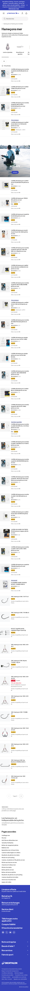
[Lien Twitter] (6, 932)
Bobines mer (5, 847)
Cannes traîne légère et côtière (11, 852)
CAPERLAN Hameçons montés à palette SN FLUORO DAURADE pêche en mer (20, 104)
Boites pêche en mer (8, 870)
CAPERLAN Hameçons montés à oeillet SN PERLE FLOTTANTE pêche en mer (20, 443)
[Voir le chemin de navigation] (2, 23)
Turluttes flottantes (7, 842)
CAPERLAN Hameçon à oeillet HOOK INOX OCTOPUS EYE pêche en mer (20, 124)
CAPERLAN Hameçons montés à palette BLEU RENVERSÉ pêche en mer (20, 372)
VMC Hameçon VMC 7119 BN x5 (20, 612)
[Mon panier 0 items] (26, 13)
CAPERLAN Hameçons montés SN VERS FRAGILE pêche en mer (20, 321)
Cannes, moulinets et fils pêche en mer (13, 860)
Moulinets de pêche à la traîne (11, 855)
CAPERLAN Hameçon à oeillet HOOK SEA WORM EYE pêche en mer (20, 513)
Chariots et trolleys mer (9, 865)
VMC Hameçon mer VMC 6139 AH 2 (20, 745)
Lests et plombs (7, 52)
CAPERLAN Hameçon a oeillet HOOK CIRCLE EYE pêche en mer (20, 304)
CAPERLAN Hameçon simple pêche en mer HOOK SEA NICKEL (19, 355)
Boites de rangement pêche (10, 845)
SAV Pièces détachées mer (10, 840)
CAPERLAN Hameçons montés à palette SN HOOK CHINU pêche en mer (20, 406)
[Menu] (4, 13)
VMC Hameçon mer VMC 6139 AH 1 (20, 645)
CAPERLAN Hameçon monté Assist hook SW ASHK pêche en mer (19, 232)
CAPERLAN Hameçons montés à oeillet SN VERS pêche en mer (20, 496)
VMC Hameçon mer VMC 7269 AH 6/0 (20, 729)
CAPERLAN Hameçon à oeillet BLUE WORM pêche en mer (20, 389)
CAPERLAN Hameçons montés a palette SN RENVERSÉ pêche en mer (20, 461)
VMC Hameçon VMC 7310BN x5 (19, 713)
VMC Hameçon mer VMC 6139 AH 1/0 (20, 677)
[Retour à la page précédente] (9, 796)
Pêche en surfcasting (8, 857)
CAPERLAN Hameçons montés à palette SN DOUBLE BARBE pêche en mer (20, 284)
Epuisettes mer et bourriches (10, 850)
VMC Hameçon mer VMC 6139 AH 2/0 (20, 697)
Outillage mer (6, 835)
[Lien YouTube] (10, 932)
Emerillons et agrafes (20, 53)
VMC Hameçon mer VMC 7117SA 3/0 (18, 777)
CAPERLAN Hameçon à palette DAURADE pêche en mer (20, 215)
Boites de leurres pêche (9, 872)
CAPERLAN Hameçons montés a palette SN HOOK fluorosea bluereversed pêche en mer (20, 478)
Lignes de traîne (6, 882)
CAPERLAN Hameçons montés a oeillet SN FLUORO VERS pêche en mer (20, 548)
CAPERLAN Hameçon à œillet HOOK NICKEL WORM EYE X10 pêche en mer (19, 267)
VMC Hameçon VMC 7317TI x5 (19, 596)
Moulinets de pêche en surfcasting (12, 874)
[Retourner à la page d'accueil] (13, 13)
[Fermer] (27, 5)
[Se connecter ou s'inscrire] (22, 13)
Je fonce (15, 172)
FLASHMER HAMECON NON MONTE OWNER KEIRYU (19, 583)
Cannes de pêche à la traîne (10, 877)
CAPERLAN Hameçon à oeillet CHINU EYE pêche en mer (20, 87)
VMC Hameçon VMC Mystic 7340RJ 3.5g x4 (19, 661)
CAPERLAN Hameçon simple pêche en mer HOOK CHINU (19, 338)
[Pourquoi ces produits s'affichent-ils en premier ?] (2, 66)
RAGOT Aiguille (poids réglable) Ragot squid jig (18, 629)
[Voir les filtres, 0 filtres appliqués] (4, 61)
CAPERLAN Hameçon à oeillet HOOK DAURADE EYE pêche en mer (20, 182)
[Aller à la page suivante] (21, 796)
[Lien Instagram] (14, 932)
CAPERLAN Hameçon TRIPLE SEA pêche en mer (19, 199)
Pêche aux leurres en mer (9, 862)
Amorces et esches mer (9, 879)
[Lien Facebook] (3, 932)
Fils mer (4, 838)
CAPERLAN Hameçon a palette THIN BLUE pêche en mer (20, 565)
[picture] (5, 73)
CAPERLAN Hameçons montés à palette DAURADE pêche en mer (20, 70)
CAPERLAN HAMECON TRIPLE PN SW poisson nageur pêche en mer (20, 531)
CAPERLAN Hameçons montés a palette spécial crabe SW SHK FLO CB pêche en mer (20, 249)
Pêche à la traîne (7, 867)
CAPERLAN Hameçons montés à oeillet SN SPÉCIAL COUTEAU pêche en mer (20, 425)
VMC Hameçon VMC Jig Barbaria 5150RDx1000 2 (18, 761)
